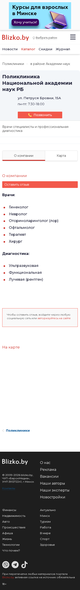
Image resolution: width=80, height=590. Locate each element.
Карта (61, 156)
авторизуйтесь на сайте (54, 318)
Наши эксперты (55, 490)
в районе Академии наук (50, 64)
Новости (10, 49)
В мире (45, 533)
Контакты (8, 488)
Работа (45, 527)
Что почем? (11, 550)
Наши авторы (52, 483)
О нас (45, 463)
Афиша (7, 533)
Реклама (48, 469)
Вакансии (49, 476)
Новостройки (52, 497)
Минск (45, 516)
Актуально (48, 510)
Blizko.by (8, 577)
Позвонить (43, 115)
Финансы (9, 510)
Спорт (45, 539)
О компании (23, 156)
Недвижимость (13, 516)
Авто (6, 521)
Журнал (63, 49)
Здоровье (47, 544)
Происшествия (13, 527)
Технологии (11, 544)
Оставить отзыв (16, 185)
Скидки (45, 49)
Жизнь (7, 539)
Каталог (28, 49)
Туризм (45, 521)
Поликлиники (13, 64)
